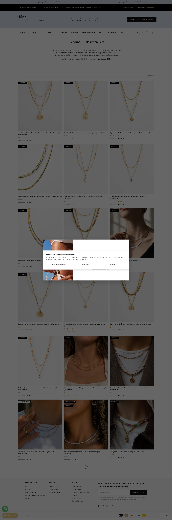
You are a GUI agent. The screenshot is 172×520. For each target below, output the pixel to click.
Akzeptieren (85, 264)
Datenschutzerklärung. (80, 259)
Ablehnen (111, 264)
